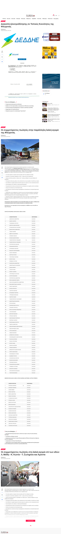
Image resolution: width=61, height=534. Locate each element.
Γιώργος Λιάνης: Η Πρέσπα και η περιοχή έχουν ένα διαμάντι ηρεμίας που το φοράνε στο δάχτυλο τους (53, 109)
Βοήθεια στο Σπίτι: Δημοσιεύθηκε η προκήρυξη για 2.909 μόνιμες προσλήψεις (20, 105)
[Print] (2, 61)
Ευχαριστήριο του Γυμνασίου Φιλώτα (12, 109)
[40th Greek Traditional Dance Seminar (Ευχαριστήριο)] (44, 120)
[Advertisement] (28, 6)
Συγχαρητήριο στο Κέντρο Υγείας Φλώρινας (13, 440)
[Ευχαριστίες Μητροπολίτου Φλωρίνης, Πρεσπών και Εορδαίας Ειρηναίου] (44, 116)
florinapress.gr (3, 29)
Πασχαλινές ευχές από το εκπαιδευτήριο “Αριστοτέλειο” (16, 110)
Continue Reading (30, 520)
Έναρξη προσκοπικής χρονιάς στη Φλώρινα (14, 104)
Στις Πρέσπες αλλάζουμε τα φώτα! (12, 436)
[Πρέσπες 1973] (44, 105)
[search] (54, 15)
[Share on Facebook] (2, 55)
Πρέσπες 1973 (50, 103)
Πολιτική (49, 111)
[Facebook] (46, 94)
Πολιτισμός (52, 111)
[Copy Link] (2, 59)
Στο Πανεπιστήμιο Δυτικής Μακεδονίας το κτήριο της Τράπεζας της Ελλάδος (19, 107)
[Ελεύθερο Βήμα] (30, 15)
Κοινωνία (3, 21)
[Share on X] (2, 57)
